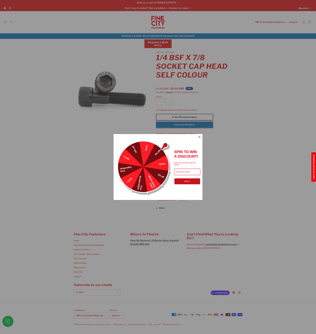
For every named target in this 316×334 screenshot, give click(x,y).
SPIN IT (187, 181)
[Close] (199, 137)
